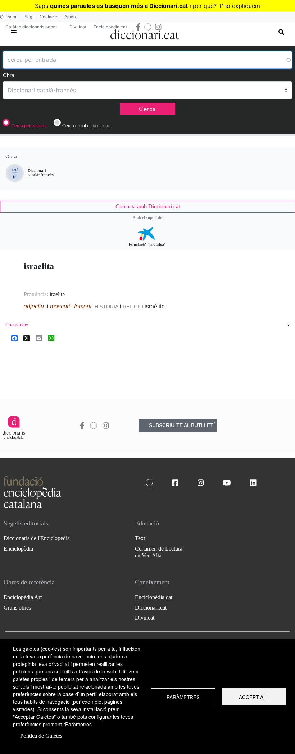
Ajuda (70, 16)
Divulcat (77, 26)
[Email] (39, 338)
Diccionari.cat (151, 607)
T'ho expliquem (239, 5)
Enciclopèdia (18, 549)
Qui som (8, 16)
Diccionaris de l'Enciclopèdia (37, 538)
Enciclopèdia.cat (110, 26)
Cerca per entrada (29, 125)
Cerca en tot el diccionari (86, 125)
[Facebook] (14, 338)
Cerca (147, 108)
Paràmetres (183, 696)
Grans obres (17, 607)
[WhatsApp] (51, 338)
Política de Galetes (41, 736)
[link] (147, 206)
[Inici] (144, 33)
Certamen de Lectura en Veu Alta (158, 552)
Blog (27, 16)
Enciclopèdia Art (23, 597)
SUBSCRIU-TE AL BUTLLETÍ (182, 425)
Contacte (48, 16)
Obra (8, 75)
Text (140, 538)
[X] (26, 338)
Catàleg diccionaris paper (31, 26)
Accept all (254, 696)
